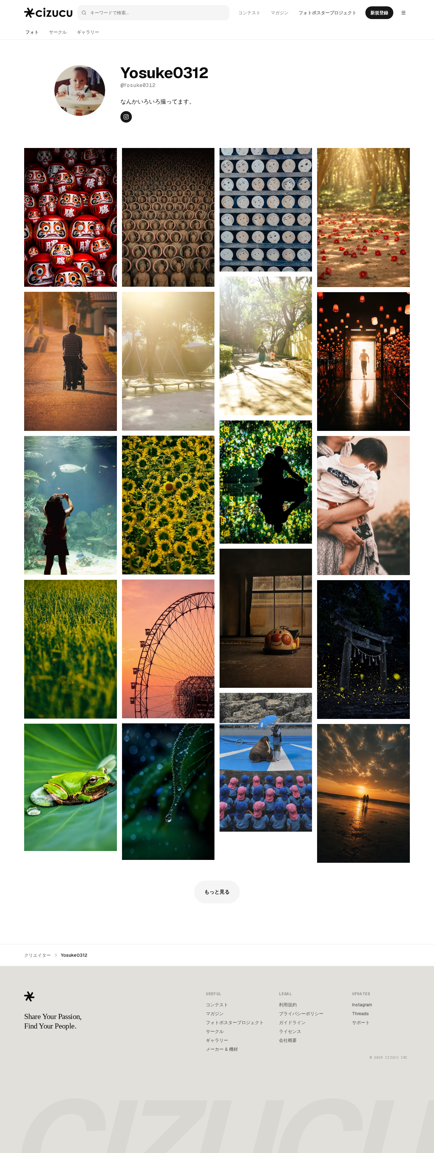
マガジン (279, 13)
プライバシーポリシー (301, 1013)
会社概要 (288, 1040)
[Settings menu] (403, 12)
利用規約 (288, 1005)
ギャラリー (88, 32)
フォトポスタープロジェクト (327, 13)
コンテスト (249, 13)
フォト (32, 32)
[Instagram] (126, 117)
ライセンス (290, 1031)
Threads (360, 1013)
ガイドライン (292, 1022)
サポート (361, 1022)
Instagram (362, 1005)
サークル (58, 32)
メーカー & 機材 (222, 1049)
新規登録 (379, 13)
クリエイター (37, 955)
